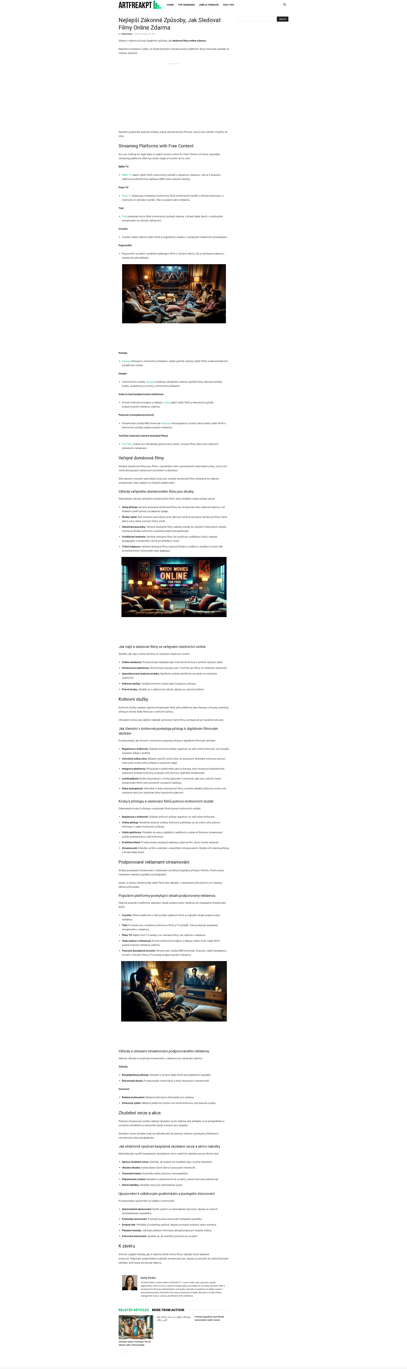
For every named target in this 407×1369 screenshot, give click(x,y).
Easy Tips (228, 4)
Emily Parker (127, 34)
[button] (284, 5)
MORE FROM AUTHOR (168, 1310)
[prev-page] (121, 1351)
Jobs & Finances (209, 4)
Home (170, 4)
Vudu (167, 402)
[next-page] (126, 1351)
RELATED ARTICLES (134, 1310)
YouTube (127, 443)
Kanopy (126, 361)
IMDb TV (127, 174)
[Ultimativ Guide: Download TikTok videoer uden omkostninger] (136, 1327)
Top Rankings (186, 4)
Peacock (165, 423)
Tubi (124, 216)
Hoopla (150, 381)
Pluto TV (127, 195)
